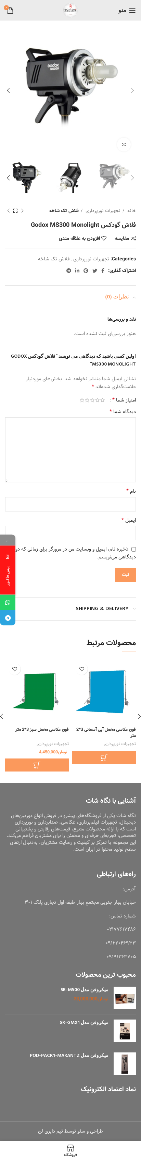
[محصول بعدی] (8, 211)
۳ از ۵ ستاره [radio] (92, 400)
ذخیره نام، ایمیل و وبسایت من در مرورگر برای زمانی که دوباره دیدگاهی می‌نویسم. (72, 553)
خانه (131, 210)
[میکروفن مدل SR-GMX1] (125, 1031)
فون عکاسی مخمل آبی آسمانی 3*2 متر (106, 732)
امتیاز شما (124, 400)
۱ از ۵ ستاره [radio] (102, 400)
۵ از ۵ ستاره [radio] (82, 400)
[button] (37, 765)
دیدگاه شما (123, 412)
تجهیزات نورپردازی (102, 210)
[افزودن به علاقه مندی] (82, 669)
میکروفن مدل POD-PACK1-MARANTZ (69, 1055)
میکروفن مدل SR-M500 (84, 990)
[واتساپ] (7, 602)
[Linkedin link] (77, 270)
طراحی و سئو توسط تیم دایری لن (70, 1131)
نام (131, 491)
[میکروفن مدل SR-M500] (125, 998)
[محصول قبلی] (22, 211)
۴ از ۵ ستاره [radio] (87, 400)
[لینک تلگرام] (68, 270)
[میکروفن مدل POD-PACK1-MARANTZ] (125, 1063)
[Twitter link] (94, 270)
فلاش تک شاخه (64, 210)
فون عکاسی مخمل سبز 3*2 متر (42, 729)
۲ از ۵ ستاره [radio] (97, 400)
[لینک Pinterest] (85, 270)
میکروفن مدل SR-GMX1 (84, 1023)
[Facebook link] (102, 270)
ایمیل (128, 520)
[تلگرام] (7, 618)
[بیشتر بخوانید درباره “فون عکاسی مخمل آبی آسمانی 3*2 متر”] (104, 757)
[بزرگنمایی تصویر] (124, 144)
